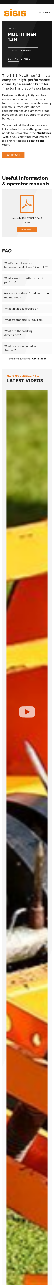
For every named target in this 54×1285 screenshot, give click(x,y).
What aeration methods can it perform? (24, 280)
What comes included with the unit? (21, 348)
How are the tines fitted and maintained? (22, 295)
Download (27, 229)
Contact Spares (19, 59)
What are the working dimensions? (18, 333)
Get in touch (13, 154)
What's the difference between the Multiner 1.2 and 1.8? (26, 265)
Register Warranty (23, 50)
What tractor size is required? (23, 320)
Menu (46, 12)
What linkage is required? (21, 309)
